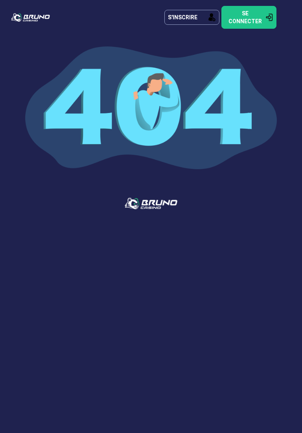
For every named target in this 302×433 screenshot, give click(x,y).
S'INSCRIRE (182, 17)
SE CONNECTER (245, 17)
